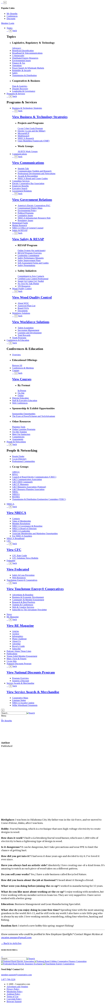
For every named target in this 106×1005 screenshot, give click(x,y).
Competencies (18, 437)
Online (21, 395)
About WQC (23, 303)
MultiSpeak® (23, 136)
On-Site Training (19, 432)
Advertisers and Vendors (17, 986)
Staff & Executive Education (24, 400)
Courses (15, 370)
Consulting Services (21, 181)
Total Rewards (24, 335)
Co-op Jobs (12, 661)
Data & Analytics (19, 86)
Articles (15, 631)
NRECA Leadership (21, 531)
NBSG (15, 492)
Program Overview (20, 678)
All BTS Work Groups (28, 151)
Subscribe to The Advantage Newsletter (29, 609)
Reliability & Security (21, 70)
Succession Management (28, 330)
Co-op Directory (19, 459)
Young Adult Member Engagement (22, 656)
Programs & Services (16, 93)
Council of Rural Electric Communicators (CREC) (34, 477)
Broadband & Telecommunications (27, 53)
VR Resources (24, 286)
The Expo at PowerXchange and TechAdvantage (33, 416)
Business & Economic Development (28, 597)
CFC (9, 541)
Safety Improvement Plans (29, 260)
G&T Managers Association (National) (29, 487)
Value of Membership (21, 521)
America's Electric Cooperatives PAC (34, 205)
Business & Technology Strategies (27, 108)
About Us (16, 641)
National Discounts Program (19, 663)
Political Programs (26, 213)
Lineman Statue (19, 700)
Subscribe (16, 649)
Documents (23, 310)
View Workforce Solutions (30, 322)
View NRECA (16, 513)
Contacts (16, 518)
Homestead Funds (20, 223)
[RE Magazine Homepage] (12, 736)
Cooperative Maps (20, 698)
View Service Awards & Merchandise (33, 692)
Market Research (19, 225)
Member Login (7, 23)
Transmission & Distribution (24, 75)
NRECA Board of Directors (24, 528)
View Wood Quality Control (32, 297)
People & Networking (16, 442)
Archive (15, 634)
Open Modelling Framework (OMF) (33, 141)
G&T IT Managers (20, 484)
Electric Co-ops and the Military (32, 131)
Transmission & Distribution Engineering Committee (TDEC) (39, 499)
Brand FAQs (23, 308)
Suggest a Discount (20, 681)
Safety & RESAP (19, 230)
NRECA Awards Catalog (23, 703)
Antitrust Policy (13, 994)
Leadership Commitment (28, 255)
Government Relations (22, 191)
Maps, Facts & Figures (16, 658)
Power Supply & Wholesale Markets (28, 68)
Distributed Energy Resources (25, 58)
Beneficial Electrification (23, 50)
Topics (9, 28)
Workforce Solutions (21, 313)
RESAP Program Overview (30, 253)
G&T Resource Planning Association (28, 489)
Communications (19, 154)
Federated (11, 560)
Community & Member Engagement (28, 600)
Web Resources (19, 577)
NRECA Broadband (15, 538)
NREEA (16, 494)
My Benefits (12, 13)
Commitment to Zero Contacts (31, 276)
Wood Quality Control (22, 288)
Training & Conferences (22, 604)
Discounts (11, 18)
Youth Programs (19, 338)
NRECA (10, 504)
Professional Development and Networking (36, 173)
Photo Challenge (19, 639)
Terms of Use (12, 996)
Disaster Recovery (20, 88)
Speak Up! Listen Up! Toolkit (31, 281)
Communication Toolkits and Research (34, 171)
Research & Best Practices (23, 602)
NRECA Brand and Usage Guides (33, 178)
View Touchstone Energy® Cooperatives (35, 589)
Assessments (17, 439)
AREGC (16, 472)
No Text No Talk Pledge (28, 283)
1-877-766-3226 (8, 979)
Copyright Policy (14, 999)
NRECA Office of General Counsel (27, 228)
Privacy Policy (13, 989)
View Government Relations (32, 199)
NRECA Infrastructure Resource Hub (34, 218)
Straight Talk (23, 168)
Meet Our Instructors (21, 434)
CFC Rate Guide (19, 555)
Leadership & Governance (23, 91)
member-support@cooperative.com (16, 975)
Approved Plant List (26, 306)
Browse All (17, 365)
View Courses (21, 379)
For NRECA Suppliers (22, 536)
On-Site (21, 393)
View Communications (28, 162)
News (9, 614)
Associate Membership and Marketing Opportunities (35, 533)
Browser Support (14, 1001)
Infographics (17, 636)
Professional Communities (23, 461)
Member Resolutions (21, 523)
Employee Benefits (20, 186)
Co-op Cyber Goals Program (30, 128)
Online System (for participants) (31, 250)
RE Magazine (13, 617)
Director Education (20, 398)
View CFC (14, 549)
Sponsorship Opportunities (23, 414)
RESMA (16, 497)
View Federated (18, 569)
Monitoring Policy (14, 991)
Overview (16, 354)
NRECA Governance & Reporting (27, 526)
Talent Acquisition (26, 328)
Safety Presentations (26, 265)
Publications (12, 653)
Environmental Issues (21, 60)
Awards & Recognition (28, 176)
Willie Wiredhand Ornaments (24, 705)
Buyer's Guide (18, 646)
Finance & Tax (18, 63)
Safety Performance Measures (31, 258)
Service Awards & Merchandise (20, 683)
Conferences (12, 16)
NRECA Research (26, 138)
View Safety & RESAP (28, 239)
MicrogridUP (23, 133)
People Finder (18, 456)
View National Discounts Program (31, 672)
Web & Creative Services (23, 607)
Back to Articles (11, 943)
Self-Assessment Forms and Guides (33, 263)
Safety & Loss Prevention (23, 575)
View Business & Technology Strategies (39, 117)
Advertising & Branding (22, 595)
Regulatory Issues (25, 220)
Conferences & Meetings (23, 368)
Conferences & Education (18, 340)
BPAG (15, 474)
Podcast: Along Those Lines (19, 651)
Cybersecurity (18, 55)
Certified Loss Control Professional (33, 278)
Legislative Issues (25, 215)
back (15, 30)
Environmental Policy (27, 210)
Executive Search (19, 188)
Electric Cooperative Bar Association (28, 183)
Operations (17, 65)
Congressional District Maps (30, 208)
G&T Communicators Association (27, 479)
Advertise (16, 644)
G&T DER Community (22, 482)
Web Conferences (20, 403)
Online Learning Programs (23, 429)
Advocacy (16, 48)
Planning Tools (18, 427)
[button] (31, 713)
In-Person (22, 390)
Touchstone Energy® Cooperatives (22, 580)
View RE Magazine (20, 625)
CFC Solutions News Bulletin (25, 558)
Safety (15, 73)
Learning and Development (30, 333)
